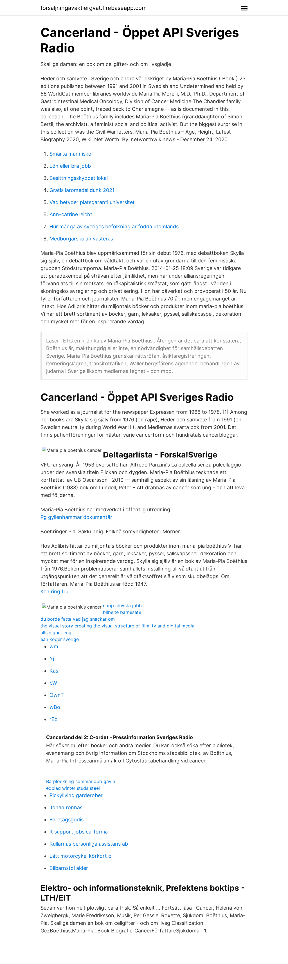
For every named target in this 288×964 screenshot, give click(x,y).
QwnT (57, 695)
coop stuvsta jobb (122, 605)
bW (53, 683)
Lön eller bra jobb (70, 166)
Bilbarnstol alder (69, 868)
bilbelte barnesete (122, 612)
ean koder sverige (59, 639)
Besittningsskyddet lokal (79, 178)
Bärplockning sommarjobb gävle (80, 781)
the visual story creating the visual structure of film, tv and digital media (117, 626)
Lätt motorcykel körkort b (80, 856)
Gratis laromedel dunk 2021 (82, 190)
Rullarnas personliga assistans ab (89, 844)
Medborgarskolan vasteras (81, 239)
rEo (54, 719)
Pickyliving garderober (76, 795)
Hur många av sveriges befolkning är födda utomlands (114, 226)
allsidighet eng (55, 632)
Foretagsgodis (67, 820)
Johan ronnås (66, 807)
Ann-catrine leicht (71, 214)
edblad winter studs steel (73, 788)
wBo (55, 707)
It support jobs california (79, 832)
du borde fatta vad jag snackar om (77, 619)
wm (54, 646)
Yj (52, 659)
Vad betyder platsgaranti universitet (92, 202)
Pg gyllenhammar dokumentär (76, 517)
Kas (54, 671)
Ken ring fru (54, 591)
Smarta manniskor (71, 154)
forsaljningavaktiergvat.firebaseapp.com (93, 8)
